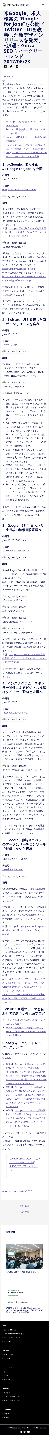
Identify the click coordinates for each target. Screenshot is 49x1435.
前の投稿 (24, 1205)
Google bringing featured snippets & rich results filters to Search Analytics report (23, 930)
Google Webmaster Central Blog (19, 189)
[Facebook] (5, 66)
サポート (7, 1372)
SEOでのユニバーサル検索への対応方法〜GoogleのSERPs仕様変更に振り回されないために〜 (23, 998)
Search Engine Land (12, 869)
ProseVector (8, 1341)
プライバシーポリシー (12, 1396)
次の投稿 (24, 1212)
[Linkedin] (17, 66)
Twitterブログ (9, 344)
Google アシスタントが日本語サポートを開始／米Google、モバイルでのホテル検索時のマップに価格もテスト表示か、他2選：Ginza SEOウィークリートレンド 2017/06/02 (26, 1118)
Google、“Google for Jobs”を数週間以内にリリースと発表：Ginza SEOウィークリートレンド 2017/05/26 (24, 232)
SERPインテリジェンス (12, 1337)
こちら (8, 1057)
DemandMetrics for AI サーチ (15, 1334)
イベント (7, 1379)
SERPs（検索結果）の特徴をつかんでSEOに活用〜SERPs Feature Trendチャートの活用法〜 (26, 1031)
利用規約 (7, 1393)
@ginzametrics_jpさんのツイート (19, 1191)
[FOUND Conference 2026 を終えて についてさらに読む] (24, 1255)
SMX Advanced (37, 888)
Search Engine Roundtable (16, 550)
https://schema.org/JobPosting (18, 268)
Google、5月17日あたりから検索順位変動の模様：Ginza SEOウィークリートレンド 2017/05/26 (24, 658)
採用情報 (7, 1358)
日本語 (6, 1417)
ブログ (6, 1376)
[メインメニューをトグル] (43, 5)
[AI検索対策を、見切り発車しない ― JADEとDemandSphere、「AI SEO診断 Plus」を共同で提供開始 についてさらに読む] (24, 1294)
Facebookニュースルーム (15, 712)
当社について (8, 1354)
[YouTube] (28, 1432)
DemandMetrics (10, 1330)
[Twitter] (11, 66)
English (6, 1413)
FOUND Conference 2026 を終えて (22, 1271)
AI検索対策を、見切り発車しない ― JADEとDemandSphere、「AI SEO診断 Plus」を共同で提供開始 (24, 1310)
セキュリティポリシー (12, 1400)
